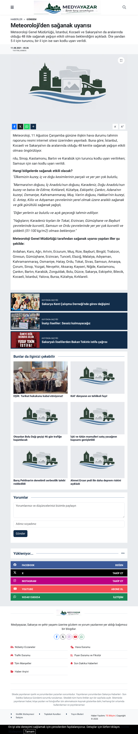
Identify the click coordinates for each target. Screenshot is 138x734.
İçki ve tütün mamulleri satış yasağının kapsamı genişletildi (94, 438)
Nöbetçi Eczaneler (25, 647)
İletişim (19, 717)
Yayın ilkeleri (77, 714)
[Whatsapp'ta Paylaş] (27, 126)
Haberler (16, 19)
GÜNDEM (31, 19)
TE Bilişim (110, 715)
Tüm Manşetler (22, 663)
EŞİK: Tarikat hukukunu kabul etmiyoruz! (38, 396)
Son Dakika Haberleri (86, 663)
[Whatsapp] (81, 637)
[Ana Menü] (12, 7)
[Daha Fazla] (33, 126)
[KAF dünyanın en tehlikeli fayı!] (98, 377)
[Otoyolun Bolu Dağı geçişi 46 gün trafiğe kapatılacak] (40, 418)
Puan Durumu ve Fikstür (87, 655)
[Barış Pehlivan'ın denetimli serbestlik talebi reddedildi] (40, 461)
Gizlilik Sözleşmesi (24, 714)
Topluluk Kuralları (52, 714)
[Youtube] (75, 637)
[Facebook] (56, 637)
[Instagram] (69, 637)
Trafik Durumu (22, 655)
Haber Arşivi (22, 671)
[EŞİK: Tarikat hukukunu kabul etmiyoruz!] (40, 377)
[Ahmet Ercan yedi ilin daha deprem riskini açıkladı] (98, 461)
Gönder (20, 533)
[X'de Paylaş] (20, 126)
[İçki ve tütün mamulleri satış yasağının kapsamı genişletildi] (98, 418)
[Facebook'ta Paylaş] (14, 126)
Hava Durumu (82, 647)
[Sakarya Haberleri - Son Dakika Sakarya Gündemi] (67, 7)
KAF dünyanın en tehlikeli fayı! (89, 396)
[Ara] (124, 7)
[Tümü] (123, 553)
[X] (63, 637)
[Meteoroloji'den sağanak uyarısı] (69, 88)
